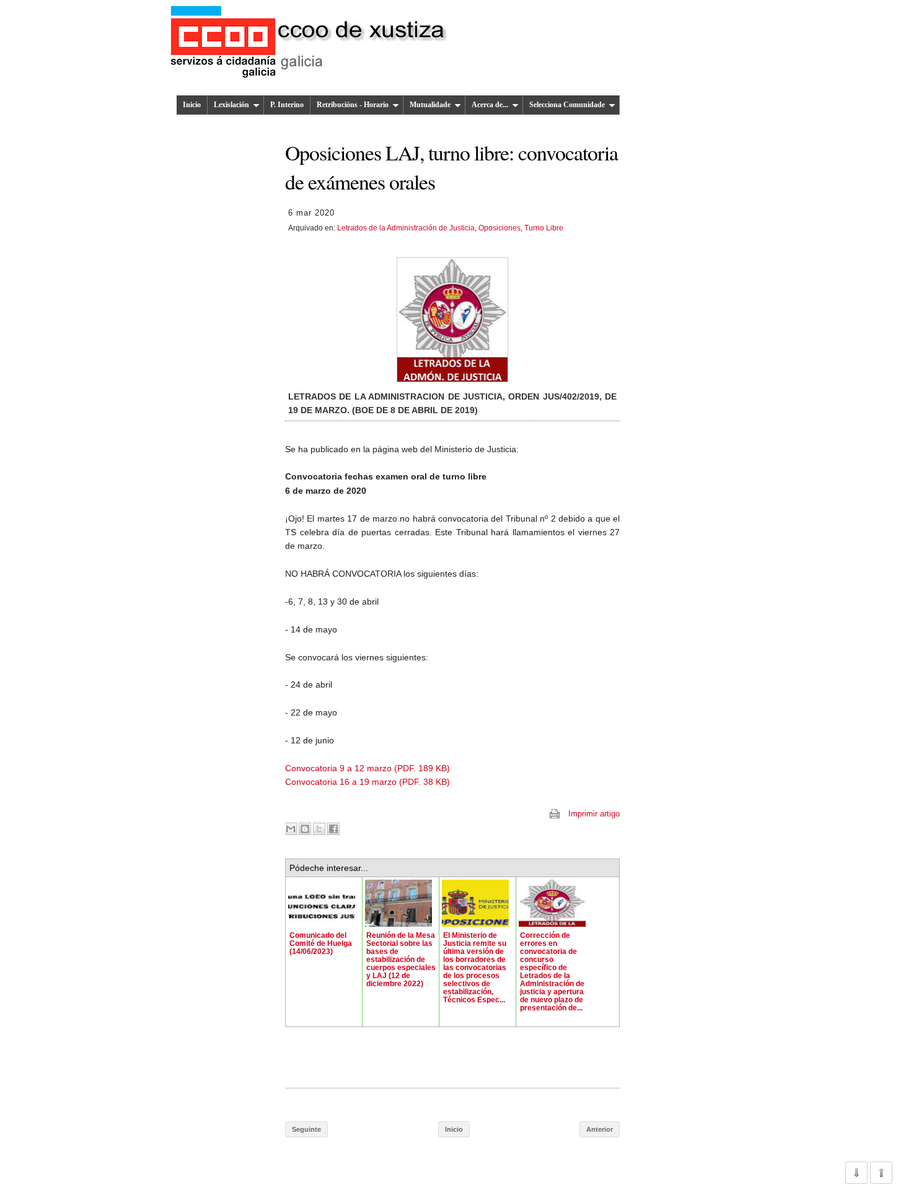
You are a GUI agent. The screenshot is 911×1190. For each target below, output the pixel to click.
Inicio (192, 104)
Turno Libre (543, 228)
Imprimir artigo (594, 813)
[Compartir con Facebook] (333, 829)
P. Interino (287, 104)
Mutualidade (430, 104)
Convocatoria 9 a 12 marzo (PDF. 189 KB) (367, 768)
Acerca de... (490, 104)
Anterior (599, 1129)
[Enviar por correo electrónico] (290, 829)
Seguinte (306, 1129)
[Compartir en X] (319, 829)
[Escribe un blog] (305, 829)
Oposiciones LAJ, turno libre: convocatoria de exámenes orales (451, 166)
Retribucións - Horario (353, 104)
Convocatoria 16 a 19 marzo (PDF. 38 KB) (367, 782)
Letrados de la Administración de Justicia (406, 228)
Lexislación (231, 104)
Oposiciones (499, 228)
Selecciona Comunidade (567, 104)
